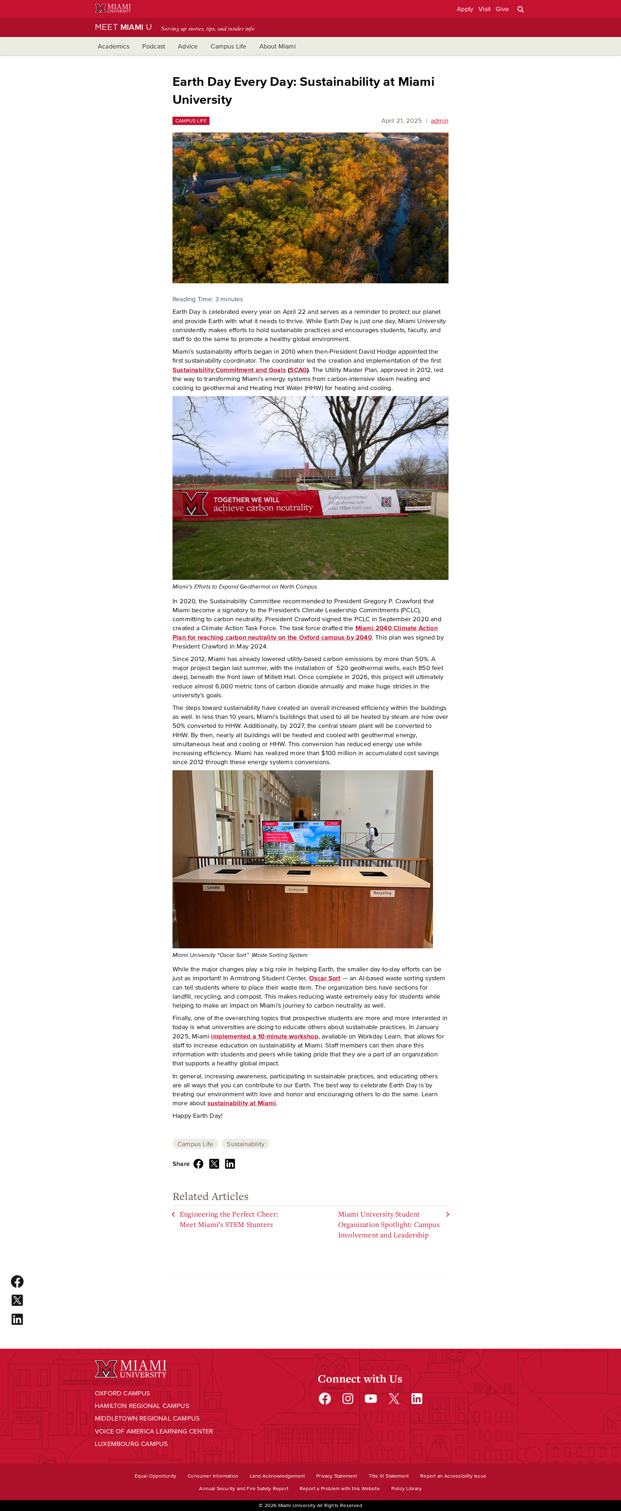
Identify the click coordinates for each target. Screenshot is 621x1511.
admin (439, 121)
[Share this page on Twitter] (214, 1164)
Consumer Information (213, 1476)
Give (502, 9)
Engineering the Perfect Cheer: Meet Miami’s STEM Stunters (229, 1219)
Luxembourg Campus (131, 1444)
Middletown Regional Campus (147, 1418)
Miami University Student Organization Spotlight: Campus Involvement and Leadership (389, 1224)
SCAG (298, 370)
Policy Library (406, 1489)
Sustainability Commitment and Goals (229, 370)
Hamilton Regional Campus (142, 1406)
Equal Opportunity (155, 1476)
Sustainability (245, 1144)
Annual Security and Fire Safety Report (243, 1489)
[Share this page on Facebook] (198, 1164)
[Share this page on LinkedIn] (230, 1164)
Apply (465, 9)
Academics (113, 46)
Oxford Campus (123, 1393)
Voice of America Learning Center (154, 1431)
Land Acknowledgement (277, 1476)
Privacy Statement (336, 1476)
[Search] (520, 9)
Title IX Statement (389, 1476)
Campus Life (228, 46)
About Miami (277, 46)
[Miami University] (113, 9)
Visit (484, 9)
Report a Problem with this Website (340, 1489)
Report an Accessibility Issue (453, 1476)
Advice (188, 46)
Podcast (153, 46)
